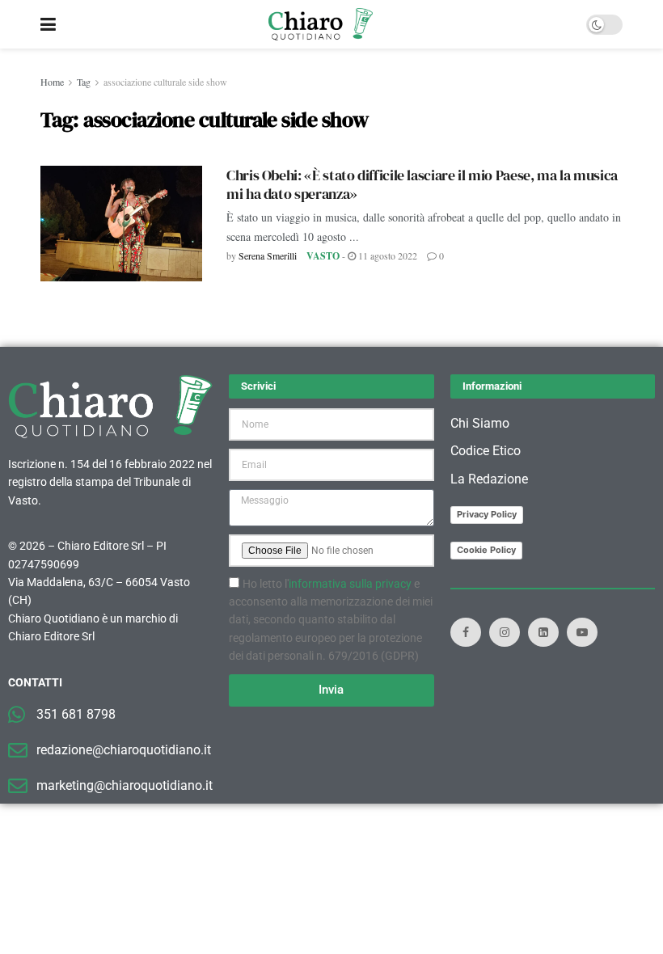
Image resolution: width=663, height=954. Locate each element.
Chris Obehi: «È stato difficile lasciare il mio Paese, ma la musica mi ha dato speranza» (422, 184)
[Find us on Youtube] (582, 632)
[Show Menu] (48, 24)
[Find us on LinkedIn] (543, 632)
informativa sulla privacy (350, 583)
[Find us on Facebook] (465, 632)
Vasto (323, 256)
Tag (84, 81)
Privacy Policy (487, 514)
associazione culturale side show (165, 81)
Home (52, 81)
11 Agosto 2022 (386, 255)
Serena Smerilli (268, 255)
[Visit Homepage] (320, 24)
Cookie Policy (486, 549)
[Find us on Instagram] (504, 632)
